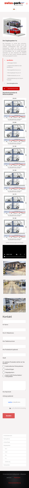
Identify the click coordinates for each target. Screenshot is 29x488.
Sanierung (7, 461)
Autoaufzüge (7, 442)
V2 (5, 458)
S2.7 (6, 448)
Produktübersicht (8, 435)
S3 (5, 455)
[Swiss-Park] (14, 3)
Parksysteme (7, 438)
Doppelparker (7, 445)
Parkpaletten (7, 465)
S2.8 (6, 452)
